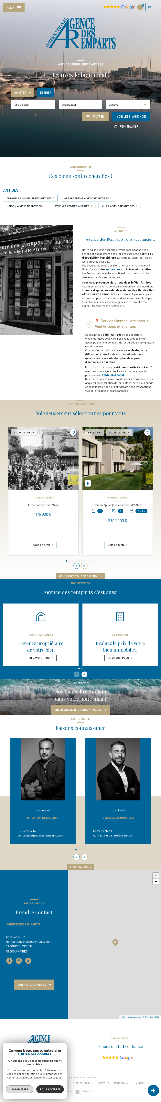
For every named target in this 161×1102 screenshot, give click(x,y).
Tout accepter (50, 1089)
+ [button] (156, 875)
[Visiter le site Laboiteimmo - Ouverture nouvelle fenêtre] (87, 1091)
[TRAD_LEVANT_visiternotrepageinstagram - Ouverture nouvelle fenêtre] (19, 961)
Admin (101, 1082)
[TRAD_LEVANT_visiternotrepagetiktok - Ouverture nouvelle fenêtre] (28, 961)
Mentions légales (82, 1082)
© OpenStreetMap (151, 1017)
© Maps (134, 1017)
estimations (114, 269)
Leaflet (123, 1017)
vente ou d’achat (113, 375)
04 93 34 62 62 (27, 831)
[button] (84, 566)
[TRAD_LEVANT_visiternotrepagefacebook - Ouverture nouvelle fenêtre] (9, 961)
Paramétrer (19, 1089)
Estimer (45, 92)
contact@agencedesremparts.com (41, 835)
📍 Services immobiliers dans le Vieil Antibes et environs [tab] (122, 323)
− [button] (156, 881)
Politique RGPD (120, 1082)
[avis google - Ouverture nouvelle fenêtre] (118, 1058)
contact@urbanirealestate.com (113, 835)
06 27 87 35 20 (102, 831)
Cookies (140, 1082)
